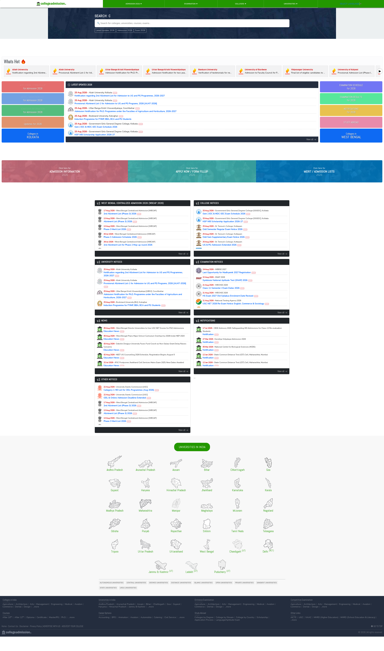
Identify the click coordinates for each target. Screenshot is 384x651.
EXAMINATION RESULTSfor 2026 (351, 98)
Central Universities (136, 583)
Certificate (42, 617)
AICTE (293, 617)
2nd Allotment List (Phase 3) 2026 (130, 212)
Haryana (103, 606)
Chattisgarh (158, 604)
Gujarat (176, 604)
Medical (68, 604)
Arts (32, 604)
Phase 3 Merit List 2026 (130, 228)
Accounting (104, 617)
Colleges (240, 4)
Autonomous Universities (111, 583)
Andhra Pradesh (106, 604)
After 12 (19, 617)
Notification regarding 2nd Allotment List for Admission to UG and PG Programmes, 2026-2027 (120, 94)
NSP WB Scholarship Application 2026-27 (108, 133)
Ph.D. (63, 617)
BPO (114, 617)
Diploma (30, 617)
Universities (290, 4)
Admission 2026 (133, 4)
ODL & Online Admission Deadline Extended (127, 396)
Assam (140, 604)
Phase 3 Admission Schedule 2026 (129, 235)
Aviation (78, 604)
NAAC (308, 617)
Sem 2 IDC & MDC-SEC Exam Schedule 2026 (108, 125)
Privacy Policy (36, 626)
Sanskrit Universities (267, 583)
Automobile (146, 617)
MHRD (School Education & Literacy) (357, 617)
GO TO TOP (377, 626)
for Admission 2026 (33, 86)
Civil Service (170, 617)
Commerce (8, 606)
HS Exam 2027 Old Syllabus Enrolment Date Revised (230, 294)
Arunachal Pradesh (125, 604)
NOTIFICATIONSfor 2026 (351, 110)
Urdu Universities (128, 588)
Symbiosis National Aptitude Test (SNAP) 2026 (227, 279)
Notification (242, 331)
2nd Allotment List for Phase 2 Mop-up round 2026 (129, 243)
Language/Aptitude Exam (228, 619)
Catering (158, 617)
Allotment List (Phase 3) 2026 (130, 220)
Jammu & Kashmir (137, 606)
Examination (190, 4)
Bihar (148, 604)
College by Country (245, 617)
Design (27, 606)
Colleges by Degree (204, 617)
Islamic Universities (203, 583)
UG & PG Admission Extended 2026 (222, 243)
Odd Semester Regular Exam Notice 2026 (225, 228)
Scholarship (262, 617)
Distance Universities (181, 583)
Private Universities (244, 583)
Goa (169, 604)
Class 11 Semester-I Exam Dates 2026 (223, 286)
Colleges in (33, 135)
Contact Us (13, 626)
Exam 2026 (140, 30)
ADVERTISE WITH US (51, 626)
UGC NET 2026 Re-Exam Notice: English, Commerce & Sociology (235, 302)
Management (42, 604)
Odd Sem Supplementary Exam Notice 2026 (226, 235)
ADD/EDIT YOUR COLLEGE (72, 626)
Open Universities (224, 583)
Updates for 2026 (33, 122)
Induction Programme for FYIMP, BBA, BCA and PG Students (103, 118)
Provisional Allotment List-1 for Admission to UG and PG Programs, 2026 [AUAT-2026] (116, 102)
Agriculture (8, 604)
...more (36, 606)
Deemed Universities (158, 583)
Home (4, 626)
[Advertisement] (192, 47)
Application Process (204, 619)
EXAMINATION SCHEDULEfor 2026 (351, 86)
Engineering (56, 604)
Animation (123, 617)
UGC (301, 617)
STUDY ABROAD (351, 122)
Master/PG (54, 617)
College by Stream (225, 617)
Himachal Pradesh (117, 606)
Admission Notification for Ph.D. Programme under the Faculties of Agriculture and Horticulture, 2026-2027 (125, 110)
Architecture (21, 604)
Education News (144, 330)
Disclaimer (24, 626)
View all (310, 139)
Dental (18, 606)
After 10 (7, 617)
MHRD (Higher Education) (326, 617)
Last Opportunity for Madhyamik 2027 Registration (229, 271)
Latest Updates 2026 (105, 30)
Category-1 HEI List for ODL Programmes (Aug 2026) (131, 388)
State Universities (108, 588)
